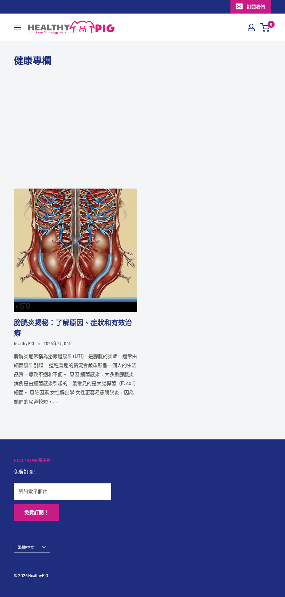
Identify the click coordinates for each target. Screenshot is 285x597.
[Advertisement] (142, 127)
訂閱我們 (256, 6)
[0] (265, 27)
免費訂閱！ (36, 512)
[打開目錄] (17, 27)
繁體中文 (26, 547)
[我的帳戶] (251, 27)
